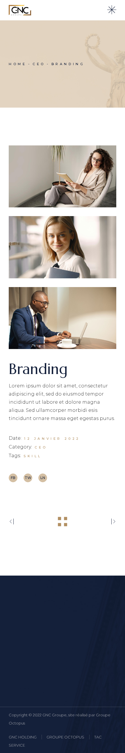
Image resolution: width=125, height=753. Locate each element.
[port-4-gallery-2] (62, 247)
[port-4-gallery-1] (62, 176)
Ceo (41, 447)
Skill (33, 456)
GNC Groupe (54, 715)
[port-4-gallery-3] (62, 318)
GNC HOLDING (23, 737)
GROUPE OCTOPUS (65, 737)
